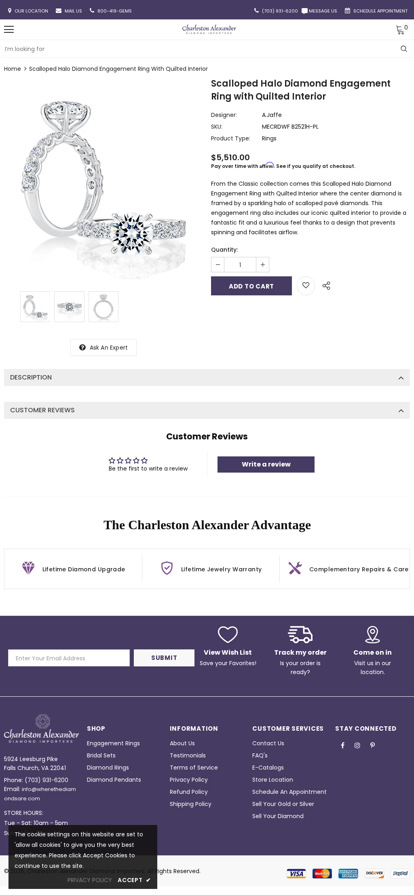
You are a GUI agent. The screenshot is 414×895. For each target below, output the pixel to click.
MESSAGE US (324, 11)
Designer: (224, 115)
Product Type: (230, 138)
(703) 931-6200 (46, 780)
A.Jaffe (272, 115)
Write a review (266, 464)
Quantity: (224, 250)
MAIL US (74, 11)
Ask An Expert (109, 348)
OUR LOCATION (32, 11)
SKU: (216, 127)
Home (12, 69)
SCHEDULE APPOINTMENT (381, 11)
